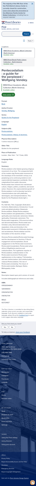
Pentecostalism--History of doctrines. (14, 135)
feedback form (23, 315)
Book (3, 104)
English (4, 124)
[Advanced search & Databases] (32, 34)
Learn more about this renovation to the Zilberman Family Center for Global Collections (15, 12)
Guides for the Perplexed (10, 117)
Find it (26, 34)
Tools (30, 41)
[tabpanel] (18, 90)
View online (7, 95)
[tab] (18, 53)
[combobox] (12, 34)
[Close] (32, 4)
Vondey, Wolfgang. (8, 111)
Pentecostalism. (7, 131)
